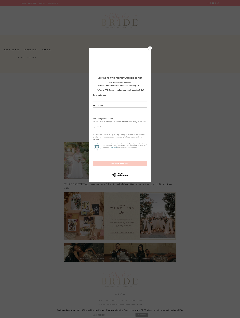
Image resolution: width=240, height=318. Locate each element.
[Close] (150, 48)
